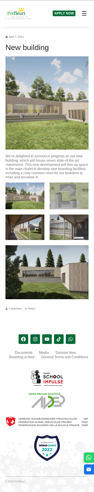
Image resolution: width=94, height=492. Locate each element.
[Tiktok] (59, 339)
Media (44, 352)
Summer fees (65, 352)
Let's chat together (89, 457)
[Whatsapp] (70, 339)
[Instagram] (35, 339)
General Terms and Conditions (64, 357)
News (31, 308)
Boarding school (22, 357)
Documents (24, 352)
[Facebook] (23, 339)
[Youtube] (47, 339)
